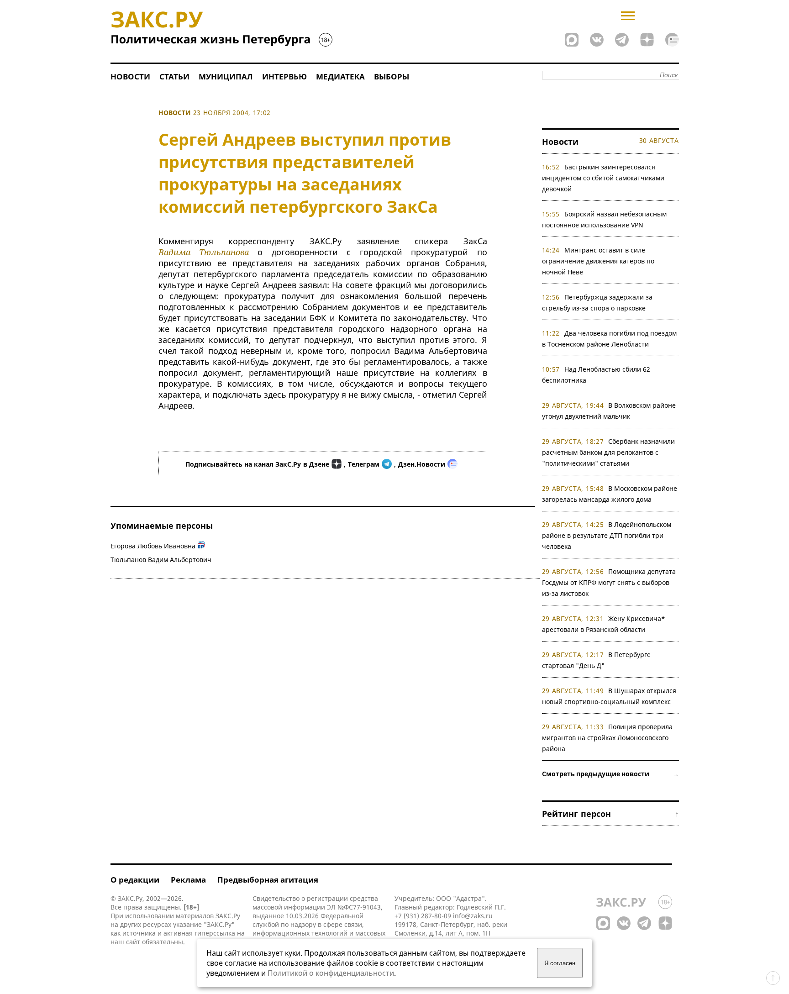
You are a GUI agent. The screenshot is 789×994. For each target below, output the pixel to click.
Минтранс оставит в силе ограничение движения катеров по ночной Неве (598, 261)
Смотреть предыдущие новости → (610, 773)
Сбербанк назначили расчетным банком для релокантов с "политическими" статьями (608, 452)
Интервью (284, 76)
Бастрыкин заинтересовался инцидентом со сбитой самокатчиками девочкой (603, 178)
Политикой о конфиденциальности (331, 973)
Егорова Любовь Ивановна (152, 546)
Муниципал (226, 76)
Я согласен (559, 963)
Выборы (391, 76)
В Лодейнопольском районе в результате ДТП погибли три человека (607, 535)
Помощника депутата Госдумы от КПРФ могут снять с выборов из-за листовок (609, 582)
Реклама (188, 879)
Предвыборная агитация (267, 879)
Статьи (174, 76)
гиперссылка (215, 933)
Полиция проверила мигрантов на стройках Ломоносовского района (607, 737)
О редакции (134, 879)
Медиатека (340, 76)
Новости (130, 76)
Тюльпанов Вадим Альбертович (160, 559)
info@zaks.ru (473, 915)
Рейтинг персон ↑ (610, 813)
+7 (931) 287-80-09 (422, 915)
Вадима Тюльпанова (203, 252)
